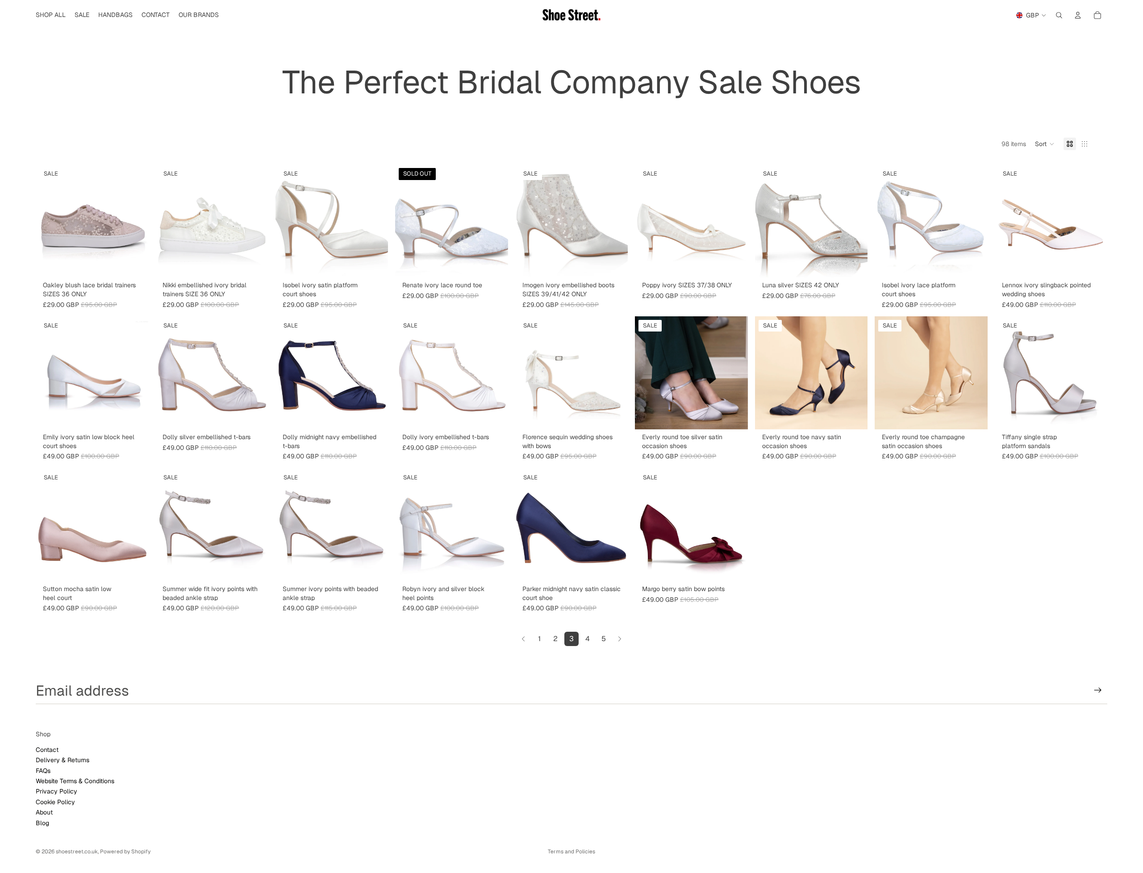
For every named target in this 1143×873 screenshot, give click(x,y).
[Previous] (523, 639)
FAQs (43, 770)
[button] (1045, 144)
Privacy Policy (56, 791)
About (44, 812)
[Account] (1078, 15)
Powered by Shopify (125, 851)
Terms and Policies (571, 851)
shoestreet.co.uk (77, 851)
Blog (42, 822)
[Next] (620, 639)
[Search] (1059, 15)
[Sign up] (1098, 690)
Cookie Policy (55, 801)
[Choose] (135, 264)
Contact (47, 749)
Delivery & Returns (62, 760)
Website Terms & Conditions (75, 781)
